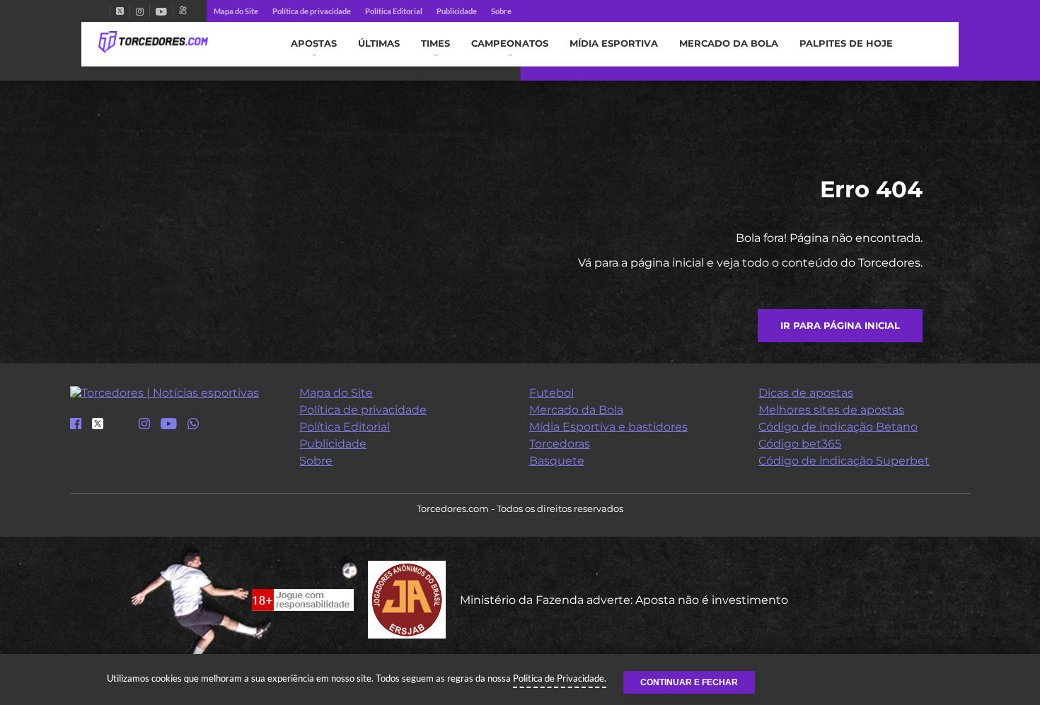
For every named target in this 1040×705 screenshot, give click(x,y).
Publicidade (457, 11)
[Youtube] (161, 11)
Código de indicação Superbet (844, 460)
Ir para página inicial (840, 325)
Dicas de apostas (805, 393)
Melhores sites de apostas (831, 409)
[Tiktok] (121, 428)
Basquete (556, 460)
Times (435, 43)
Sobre (501, 11)
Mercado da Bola (728, 43)
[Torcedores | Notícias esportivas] (153, 42)
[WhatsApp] (193, 424)
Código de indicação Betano (838, 426)
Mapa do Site (236, 11)
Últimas (379, 43)
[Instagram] (139, 11)
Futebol (551, 393)
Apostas (314, 43)
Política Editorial (393, 11)
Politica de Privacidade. (559, 678)
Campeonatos (509, 43)
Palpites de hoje (846, 43)
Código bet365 (799, 443)
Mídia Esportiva (614, 43)
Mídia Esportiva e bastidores (608, 426)
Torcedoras (559, 443)
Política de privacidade (311, 11)
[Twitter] (119, 11)
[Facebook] (104, 11)
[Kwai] (182, 11)
